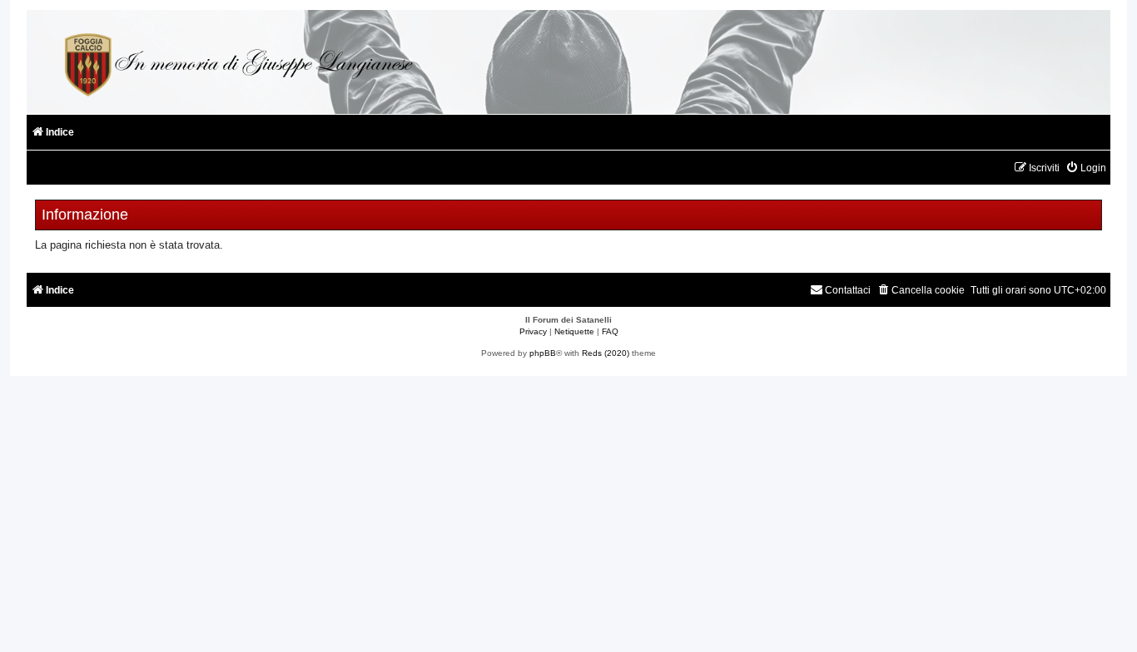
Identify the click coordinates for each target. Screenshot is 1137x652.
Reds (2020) (605, 353)
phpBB (542, 353)
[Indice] (236, 61)
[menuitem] (1085, 168)
